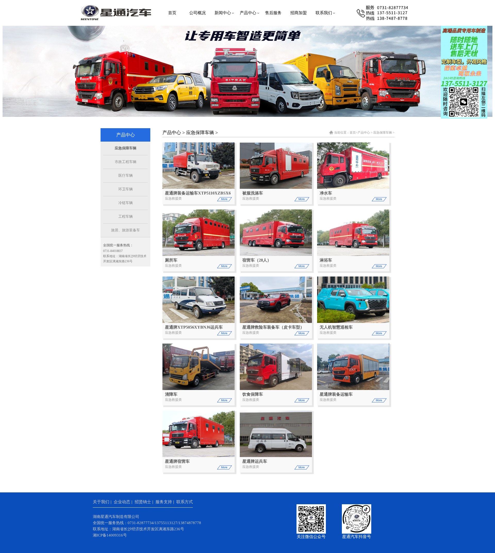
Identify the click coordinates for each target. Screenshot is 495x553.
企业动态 (122, 502)
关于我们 (101, 502)
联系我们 (324, 13)
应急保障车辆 (125, 148)
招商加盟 (298, 13)
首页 (172, 13)
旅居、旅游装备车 (125, 230)
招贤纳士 (143, 502)
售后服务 (273, 13)
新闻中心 (222, 13)
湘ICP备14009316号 (110, 535)
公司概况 (197, 13)
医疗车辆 (125, 175)
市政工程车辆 (125, 162)
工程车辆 (125, 216)
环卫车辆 (125, 189)
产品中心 (248, 13)
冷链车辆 (125, 203)
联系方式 (184, 502)
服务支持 (163, 502)
